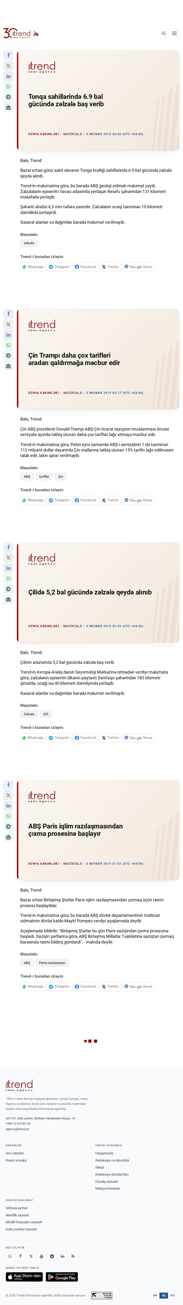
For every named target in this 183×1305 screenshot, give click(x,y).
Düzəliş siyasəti (106, 1181)
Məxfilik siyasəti (17, 1215)
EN (155, 1295)
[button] (8, 55)
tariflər (44, 476)
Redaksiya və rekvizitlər (112, 1160)
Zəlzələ (29, 714)
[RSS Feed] (73, 1256)
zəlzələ (29, 243)
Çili (45, 714)
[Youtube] (41, 1256)
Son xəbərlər (15, 1153)
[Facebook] (20, 1256)
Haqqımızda (104, 1153)
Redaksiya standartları (112, 1174)
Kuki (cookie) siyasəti (21, 1229)
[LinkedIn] (62, 1256)
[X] (31, 1256)
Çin (60, 476)
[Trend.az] (21, 33)
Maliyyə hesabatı (107, 1188)
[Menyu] (174, 33)
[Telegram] (52, 1256)
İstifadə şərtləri (17, 1208)
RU (173, 1295)
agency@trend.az (17, 1129)
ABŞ (27, 476)
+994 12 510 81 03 (18, 1123)
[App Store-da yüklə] (24, 1277)
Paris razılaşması (52, 963)
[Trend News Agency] (19, 1086)
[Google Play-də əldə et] (62, 1277)
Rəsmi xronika (16, 1160)
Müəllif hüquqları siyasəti (24, 1222)
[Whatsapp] (10, 1256)
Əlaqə (99, 1167)
